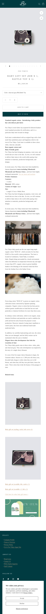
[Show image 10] (29, 66)
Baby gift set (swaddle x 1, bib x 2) (16, 489)
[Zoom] (41, 13)
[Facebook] (3, 579)
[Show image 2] (11, 66)
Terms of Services (9, 542)
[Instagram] (13, 579)
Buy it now (23, 114)
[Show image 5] (18, 66)
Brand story (7, 559)
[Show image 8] (25, 66)
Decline (22, 603)
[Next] (40, 66)
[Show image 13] (36, 66)
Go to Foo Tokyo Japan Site (12, 547)
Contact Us (7, 561)
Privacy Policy (8, 545)
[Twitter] (8, 579)
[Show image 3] (14, 66)
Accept (22, 598)
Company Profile (9, 540)
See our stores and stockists (27, 174)
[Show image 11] (32, 66)
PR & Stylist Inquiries (11, 564)
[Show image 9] (27, 66)
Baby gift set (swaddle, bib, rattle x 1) (17, 484)
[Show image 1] (9, 66)
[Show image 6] (20, 66)
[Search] (39, 4)
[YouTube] (18, 579)
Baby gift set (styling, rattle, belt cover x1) (19, 429)
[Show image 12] (34, 66)
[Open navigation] (3, 4)
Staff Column (8, 566)
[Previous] (5, 66)
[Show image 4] (16, 66)
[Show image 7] (23, 66)
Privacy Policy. (28, 593)
